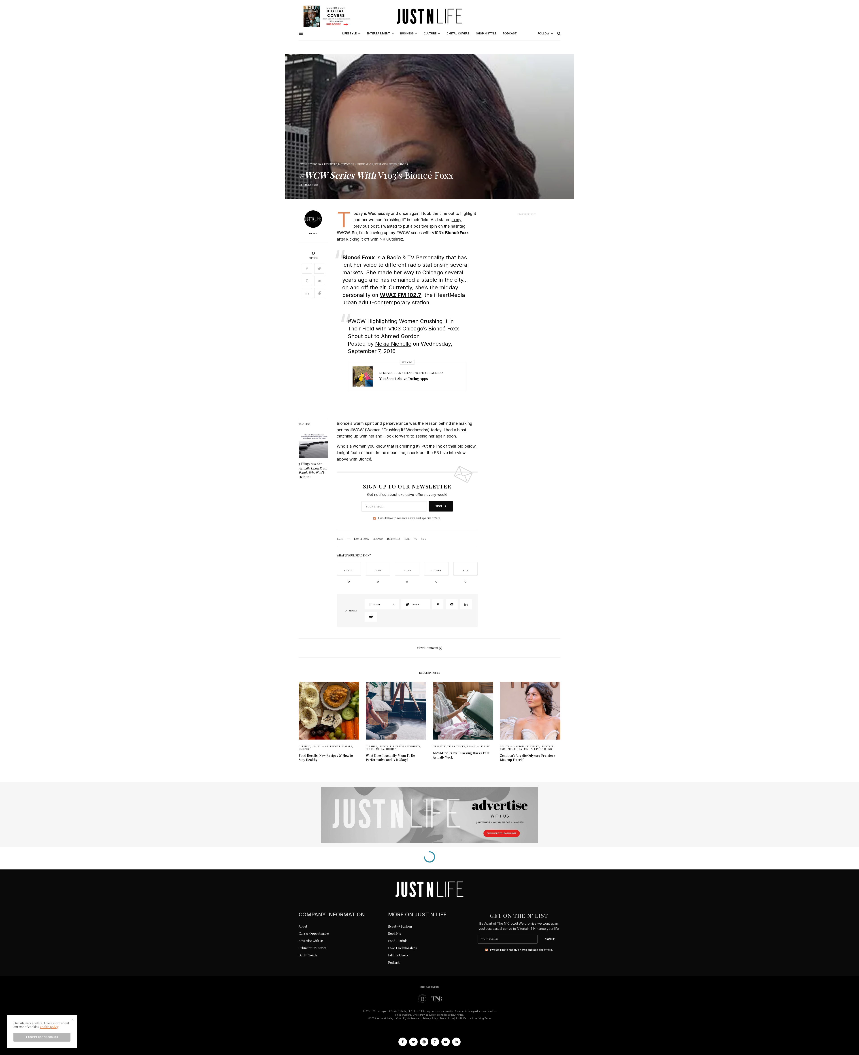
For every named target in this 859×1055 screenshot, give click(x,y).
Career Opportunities (314, 933)
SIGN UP (440, 506)
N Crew (313, 233)
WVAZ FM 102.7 (400, 295)
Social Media (434, 372)
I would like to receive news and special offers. (409, 518)
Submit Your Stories (312, 948)
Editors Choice (398, 955)
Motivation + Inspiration (355, 164)
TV (415, 539)
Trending (392, 749)
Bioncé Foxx (361, 539)
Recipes (304, 749)
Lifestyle (330, 164)
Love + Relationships (408, 372)
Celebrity (532, 746)
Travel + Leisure (478, 746)
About (303, 926)
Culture (304, 746)
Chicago (377, 539)
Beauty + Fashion (512, 746)
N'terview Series (385, 164)
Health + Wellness (325, 746)
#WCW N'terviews (311, 164)
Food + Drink (397, 941)
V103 (423, 539)
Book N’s (394, 933)
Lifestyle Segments (406, 746)
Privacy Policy (430, 1018)
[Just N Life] (429, 16)
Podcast (393, 962)
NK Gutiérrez (391, 239)
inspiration (393, 539)
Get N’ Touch (308, 955)
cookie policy (49, 1027)
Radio (407, 539)
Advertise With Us (311, 941)
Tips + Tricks (456, 746)
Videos (403, 164)
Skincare (506, 749)
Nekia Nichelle (393, 343)
